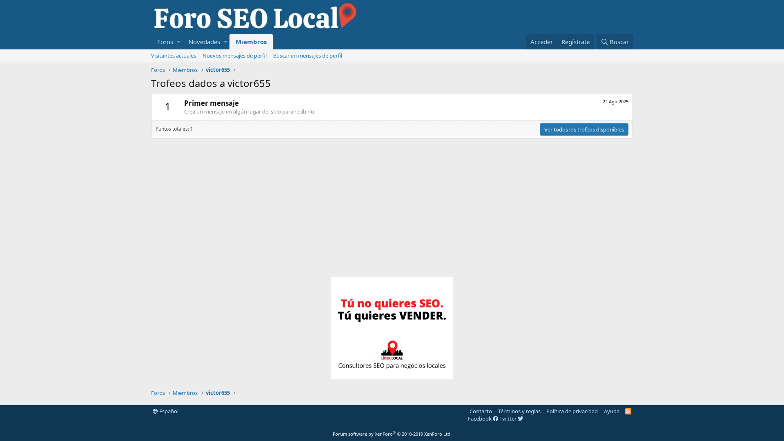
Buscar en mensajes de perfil (307, 55)
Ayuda (611, 411)
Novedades (204, 42)
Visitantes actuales (173, 55)
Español (168, 411)
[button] (179, 41)
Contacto (481, 411)
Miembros (251, 42)
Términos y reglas (519, 411)
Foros (165, 42)
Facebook (480, 418)
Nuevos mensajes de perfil (235, 55)
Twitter (508, 418)
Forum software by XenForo (392, 434)
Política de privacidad (572, 411)
